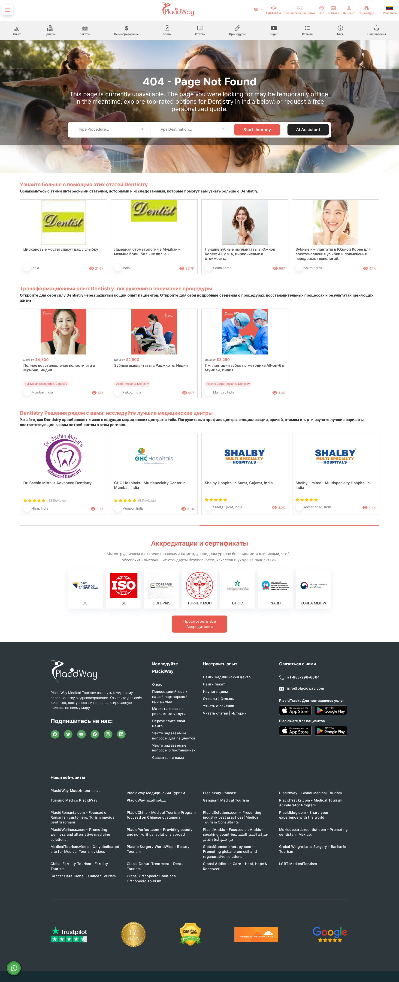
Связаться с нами (168, 757)
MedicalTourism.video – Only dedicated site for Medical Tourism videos (85, 849)
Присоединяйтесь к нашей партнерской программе (169, 696)
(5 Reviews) (147, 500)
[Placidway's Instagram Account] (108, 734)
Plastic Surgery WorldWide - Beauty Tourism (158, 849)
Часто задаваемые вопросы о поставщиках (173, 747)
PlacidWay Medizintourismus (76, 790)
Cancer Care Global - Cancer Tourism (83, 876)
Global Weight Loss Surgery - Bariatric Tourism (312, 849)
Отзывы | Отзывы (219, 699)
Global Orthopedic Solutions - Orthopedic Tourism (152, 878)
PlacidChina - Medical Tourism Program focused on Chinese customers (161, 815)
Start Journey (257, 129)
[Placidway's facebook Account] (55, 734)
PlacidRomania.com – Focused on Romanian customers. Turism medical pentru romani (83, 817)
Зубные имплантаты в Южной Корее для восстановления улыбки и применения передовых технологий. (333, 254)
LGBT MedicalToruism (298, 864)
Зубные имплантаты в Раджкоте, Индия (151, 365)
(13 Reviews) (57, 500)
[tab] (110, 525)
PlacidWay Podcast (220, 793)
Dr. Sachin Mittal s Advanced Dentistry (57, 482)
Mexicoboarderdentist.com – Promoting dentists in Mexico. (313, 832)
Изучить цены (215, 691)
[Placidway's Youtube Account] (81, 734)
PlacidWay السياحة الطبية (147, 800)
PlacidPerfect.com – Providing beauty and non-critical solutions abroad (160, 832)
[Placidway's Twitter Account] (68, 734)
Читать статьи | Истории (225, 713)
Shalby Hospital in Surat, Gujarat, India (239, 482)
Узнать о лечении (218, 706)
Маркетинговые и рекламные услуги (169, 711)
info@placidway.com (305, 688)
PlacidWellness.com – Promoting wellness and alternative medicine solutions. (80, 834)
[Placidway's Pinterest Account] (95, 734)
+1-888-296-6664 (303, 677)
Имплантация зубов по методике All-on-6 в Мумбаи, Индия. (244, 367)
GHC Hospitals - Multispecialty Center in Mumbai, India (150, 485)
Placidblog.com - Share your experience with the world (304, 815)
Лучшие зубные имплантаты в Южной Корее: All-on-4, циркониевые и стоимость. (240, 254)
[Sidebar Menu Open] (7, 10)
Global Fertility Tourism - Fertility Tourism (79, 866)
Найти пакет (214, 684)
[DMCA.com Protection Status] (190, 934)
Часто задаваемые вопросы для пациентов (173, 735)
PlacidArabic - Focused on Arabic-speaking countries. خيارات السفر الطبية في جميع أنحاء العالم (235, 834)
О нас (157, 684)
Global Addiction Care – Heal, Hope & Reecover (235, 866)
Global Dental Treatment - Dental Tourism (156, 866)
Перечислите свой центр (168, 723)
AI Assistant (308, 129)
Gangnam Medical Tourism (226, 800)
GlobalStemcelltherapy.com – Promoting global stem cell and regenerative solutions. (230, 851)
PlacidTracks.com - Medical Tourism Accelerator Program (310, 802)
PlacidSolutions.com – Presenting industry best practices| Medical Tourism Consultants (232, 817)
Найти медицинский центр (227, 677)
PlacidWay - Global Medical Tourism (310, 793)
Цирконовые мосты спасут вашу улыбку (60, 249)
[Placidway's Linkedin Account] (121, 734)
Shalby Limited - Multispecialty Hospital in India (333, 485)
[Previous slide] (27, 478)
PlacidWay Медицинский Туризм (156, 793)
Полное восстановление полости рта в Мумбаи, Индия (59, 367)
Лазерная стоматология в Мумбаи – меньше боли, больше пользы (147, 251)
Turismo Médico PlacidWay (74, 800)
